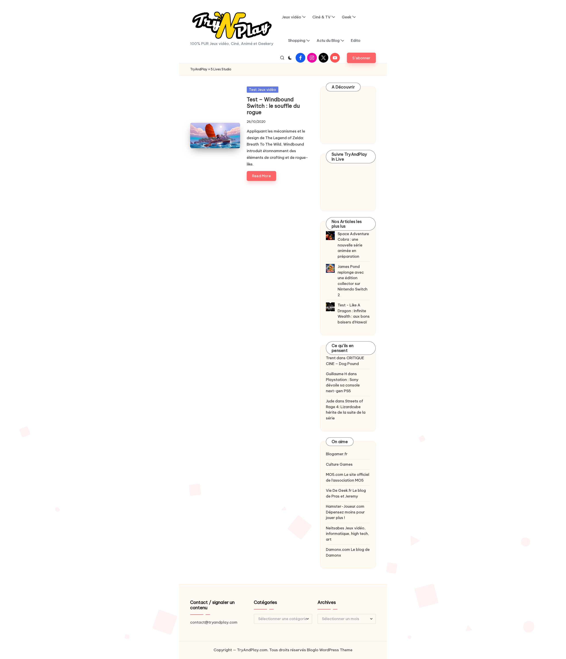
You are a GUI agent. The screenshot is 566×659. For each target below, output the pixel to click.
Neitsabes (335, 528)
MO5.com (334, 474)
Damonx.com (338, 549)
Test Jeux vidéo (262, 89)
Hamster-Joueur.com (345, 506)
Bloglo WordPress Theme (329, 649)
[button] (361, 58)
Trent (331, 357)
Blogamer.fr (337, 454)
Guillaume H (336, 373)
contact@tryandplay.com (213, 622)
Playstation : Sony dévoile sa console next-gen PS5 (343, 385)
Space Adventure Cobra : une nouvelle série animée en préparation (353, 245)
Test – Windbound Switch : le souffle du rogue (273, 105)
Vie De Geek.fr (339, 490)
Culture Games (339, 464)
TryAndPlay (198, 69)
